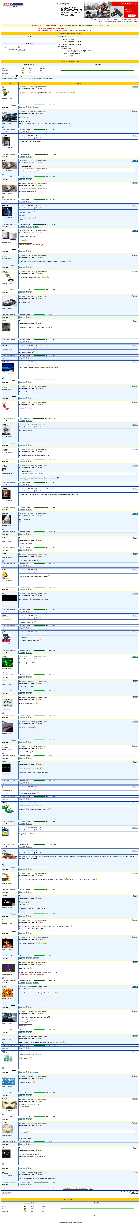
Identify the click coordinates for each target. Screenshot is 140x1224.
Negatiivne (5, 73)
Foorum (42, 25)
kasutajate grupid (126, 19)
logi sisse (135, 21)
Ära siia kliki (22, 1026)
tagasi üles (5, 107)
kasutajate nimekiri (115, 19)
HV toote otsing (89, 25)
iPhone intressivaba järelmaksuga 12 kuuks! (53, 28)
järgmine (135, 1193)
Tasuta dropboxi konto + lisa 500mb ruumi (31, 975)
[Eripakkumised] (39, 28)
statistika (106, 19)
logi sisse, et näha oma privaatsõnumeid (121, 21)
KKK (95, 19)
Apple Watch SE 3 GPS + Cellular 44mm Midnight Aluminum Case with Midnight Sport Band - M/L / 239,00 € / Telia (71, 30)
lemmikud (106, 21)
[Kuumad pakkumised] (39, 30)
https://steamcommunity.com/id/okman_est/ (31, 245)
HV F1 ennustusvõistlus (64, 25)
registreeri (135, 19)
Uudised (47, 25)
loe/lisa (14, 105)
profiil (100, 21)
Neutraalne (5, 70)
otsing (99, 19)
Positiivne (4, 68)
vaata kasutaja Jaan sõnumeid (76, 51)
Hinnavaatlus (35, 25)
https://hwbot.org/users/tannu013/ (29, 123)
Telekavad (81, 25)
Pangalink (74, 25)
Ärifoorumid (54, 25)
